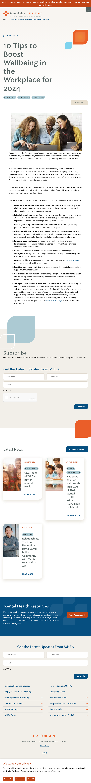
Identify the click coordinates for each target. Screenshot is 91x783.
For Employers (9, 97)
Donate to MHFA (58, 691)
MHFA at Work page (53, 300)
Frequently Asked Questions (63, 703)
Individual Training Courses (17, 686)
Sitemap (44, 753)
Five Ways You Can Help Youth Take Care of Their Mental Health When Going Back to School (73, 492)
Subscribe (79, 102)
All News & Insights (77, 449)
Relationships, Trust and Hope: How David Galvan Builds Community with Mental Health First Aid (30, 552)
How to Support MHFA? (61, 686)
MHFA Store (10, 715)
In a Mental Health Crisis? (62, 715)
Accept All (8, 779)
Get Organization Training (16, 697)
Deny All (31, 779)
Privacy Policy (44, 746)
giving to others (72, 260)
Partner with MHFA (59, 697)
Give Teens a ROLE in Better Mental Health (30, 479)
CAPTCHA (7, 391)
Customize (20, 779)
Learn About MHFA (13, 703)
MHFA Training (24, 97)
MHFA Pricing (11, 709)
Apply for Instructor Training (17, 691)
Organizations (38, 97)
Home (5, 19)
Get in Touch (56, 709)
